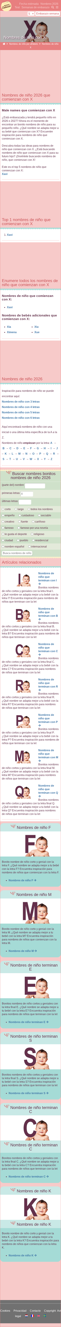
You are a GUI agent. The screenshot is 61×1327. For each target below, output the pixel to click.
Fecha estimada (29, 3)
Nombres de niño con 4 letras (21, 407)
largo (20, 509)
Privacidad (21, 1310)
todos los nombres (41, 509)
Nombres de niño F (21, 880)
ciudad (8, 540)
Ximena (12, 332)
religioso (38, 534)
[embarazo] (52, 7)
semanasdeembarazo (6, 6)
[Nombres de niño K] (30, 1207)
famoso (9, 527)
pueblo (23, 540)
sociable (45, 515)
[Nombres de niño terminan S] (30, 1056)
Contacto (36, 1310)
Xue (36, 332)
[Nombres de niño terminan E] (30, 985)
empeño (9, 515)
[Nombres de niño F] (30, 844)
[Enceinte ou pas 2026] (33, 1316)
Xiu (36, 326)
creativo (9, 521)
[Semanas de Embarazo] (4, 44)
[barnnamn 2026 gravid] (44, 1316)
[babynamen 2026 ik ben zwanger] (26, 1316)
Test (17, 7)
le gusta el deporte (15, 534)
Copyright (50, 1310)
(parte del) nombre (13, 484)
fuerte (25, 521)
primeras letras (11, 493)
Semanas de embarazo (35, 7)
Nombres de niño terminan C (27, 1176)
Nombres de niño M (21, 951)
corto (7, 509)
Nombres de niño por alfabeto (23, 44)
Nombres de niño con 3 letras (21, 401)
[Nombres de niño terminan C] (30, 1127)
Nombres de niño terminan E (27, 1022)
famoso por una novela (34, 527)
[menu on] (56, 7)
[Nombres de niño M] (30, 911)
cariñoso (39, 521)
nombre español (14, 546)
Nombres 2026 (49, 3)
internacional (38, 546)
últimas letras (10, 501)
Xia (9, 326)
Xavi (5, 174)
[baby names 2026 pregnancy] (39, 1316)
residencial (41, 540)
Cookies (6, 1310)
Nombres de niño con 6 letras (21, 417)
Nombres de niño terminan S (27, 1093)
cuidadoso (27, 515)
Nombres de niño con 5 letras (21, 412)
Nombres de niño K (21, 1255)
